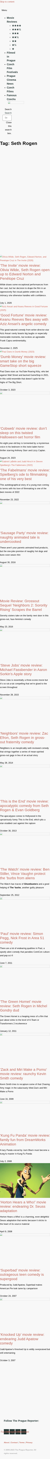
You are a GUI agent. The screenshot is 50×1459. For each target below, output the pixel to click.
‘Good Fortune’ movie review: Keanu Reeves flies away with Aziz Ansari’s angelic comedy (24, 319)
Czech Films (10, 89)
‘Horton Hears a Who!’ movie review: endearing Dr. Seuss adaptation (23, 1206)
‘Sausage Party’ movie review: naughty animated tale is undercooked (24, 537)
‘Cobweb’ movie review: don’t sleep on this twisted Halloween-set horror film (23, 432)
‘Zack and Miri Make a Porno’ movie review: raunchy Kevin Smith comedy (23, 1074)
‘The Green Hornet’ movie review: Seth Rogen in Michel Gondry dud (23, 1006)
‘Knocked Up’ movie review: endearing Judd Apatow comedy (22, 1339)
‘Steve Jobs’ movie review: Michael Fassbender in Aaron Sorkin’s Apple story (23, 669)
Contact (14, 1442)
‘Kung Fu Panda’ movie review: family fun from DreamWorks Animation (25, 1139)
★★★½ (16, 29)
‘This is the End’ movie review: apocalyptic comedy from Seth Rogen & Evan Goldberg (24, 805)
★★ (14, 41)
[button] (7, 10)
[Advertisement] (25, 174)
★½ (14, 45)
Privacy (29, 1442)
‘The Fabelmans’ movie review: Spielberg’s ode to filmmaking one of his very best (25, 474)
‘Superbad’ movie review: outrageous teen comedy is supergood (22, 1274)
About (6, 1442)
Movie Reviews (12, 19)
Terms (21, 1442)
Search (8, 113)
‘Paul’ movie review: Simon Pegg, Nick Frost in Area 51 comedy (22, 938)
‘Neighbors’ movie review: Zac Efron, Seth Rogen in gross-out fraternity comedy (24, 737)
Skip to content (7, 2)
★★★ (15, 33)
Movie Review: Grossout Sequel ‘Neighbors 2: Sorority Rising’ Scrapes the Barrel (23, 605)
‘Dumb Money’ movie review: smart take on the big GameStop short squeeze (23, 361)
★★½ (15, 37)
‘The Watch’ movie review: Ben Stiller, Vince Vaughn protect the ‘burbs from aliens (24, 873)
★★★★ (16, 25)
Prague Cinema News (11, 80)
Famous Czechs (12, 97)
